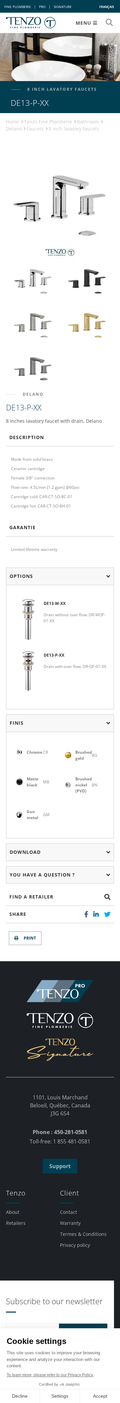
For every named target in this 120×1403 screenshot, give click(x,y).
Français (106, 7)
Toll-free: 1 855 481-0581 (60, 1141)
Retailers (16, 1223)
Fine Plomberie (17, 6)
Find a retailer (31, 897)
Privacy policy (75, 1245)
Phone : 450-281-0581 (60, 1132)
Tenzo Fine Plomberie (48, 121)
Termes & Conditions (83, 1234)
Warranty (70, 1223)
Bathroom (88, 121)
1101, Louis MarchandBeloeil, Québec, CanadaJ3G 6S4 (60, 1105)
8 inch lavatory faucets (74, 128)
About (12, 1212)
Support (60, 1166)
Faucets (36, 128)
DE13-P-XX (54, 655)
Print (29, 938)
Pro (42, 6)
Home (13, 121)
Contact (68, 1212)
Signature (63, 6)
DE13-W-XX (55, 603)
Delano (14, 128)
